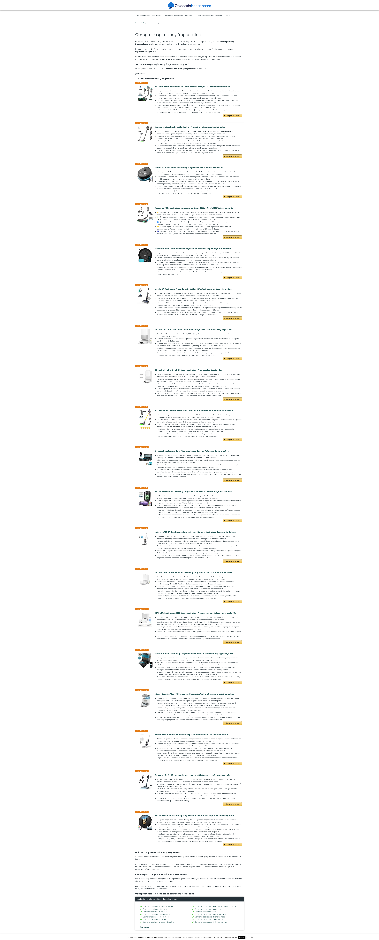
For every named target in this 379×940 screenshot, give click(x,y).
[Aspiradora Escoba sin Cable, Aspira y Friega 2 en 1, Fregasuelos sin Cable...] (145, 134)
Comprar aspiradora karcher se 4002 (158, 906)
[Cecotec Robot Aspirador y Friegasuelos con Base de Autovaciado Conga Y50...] (145, 458)
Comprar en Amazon (233, 116)
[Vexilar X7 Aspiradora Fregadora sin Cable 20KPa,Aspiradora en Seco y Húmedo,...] (145, 296)
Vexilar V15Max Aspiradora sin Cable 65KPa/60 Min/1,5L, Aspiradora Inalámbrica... (193, 86)
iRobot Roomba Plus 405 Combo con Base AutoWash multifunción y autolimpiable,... (194, 694)
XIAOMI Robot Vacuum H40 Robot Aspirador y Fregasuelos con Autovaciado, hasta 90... (195, 613)
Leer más (249, 937)
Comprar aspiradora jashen (154, 919)
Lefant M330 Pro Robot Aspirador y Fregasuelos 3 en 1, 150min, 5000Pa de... (190, 167)
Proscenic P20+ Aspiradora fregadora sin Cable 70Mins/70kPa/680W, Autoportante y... (195, 208)
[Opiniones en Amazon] (145, 428)
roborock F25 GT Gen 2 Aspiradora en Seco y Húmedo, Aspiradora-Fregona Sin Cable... (195, 532)
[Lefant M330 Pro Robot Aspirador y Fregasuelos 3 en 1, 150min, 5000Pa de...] (145, 174)
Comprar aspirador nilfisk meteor (157, 917)
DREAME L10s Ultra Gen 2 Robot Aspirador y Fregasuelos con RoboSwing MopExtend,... (194, 329)
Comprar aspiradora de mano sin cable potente (215, 906)
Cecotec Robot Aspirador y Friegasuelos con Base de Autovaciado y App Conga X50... (195, 653)
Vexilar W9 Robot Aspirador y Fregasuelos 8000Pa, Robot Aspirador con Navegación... (195, 815)
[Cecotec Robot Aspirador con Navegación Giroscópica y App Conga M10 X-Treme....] (145, 255)
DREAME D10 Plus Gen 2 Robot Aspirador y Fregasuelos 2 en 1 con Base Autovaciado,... (194, 572)
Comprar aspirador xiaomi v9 (155, 909)
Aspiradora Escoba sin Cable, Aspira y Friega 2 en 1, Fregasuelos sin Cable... (190, 127)
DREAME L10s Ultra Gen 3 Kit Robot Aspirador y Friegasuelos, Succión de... (188, 370)
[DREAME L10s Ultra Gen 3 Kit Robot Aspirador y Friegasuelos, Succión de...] (145, 377)
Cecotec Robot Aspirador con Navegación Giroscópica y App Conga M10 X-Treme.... (194, 248)
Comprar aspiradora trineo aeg (208, 909)
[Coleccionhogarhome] (189, 5)
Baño (228, 15)
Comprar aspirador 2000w (206, 912)
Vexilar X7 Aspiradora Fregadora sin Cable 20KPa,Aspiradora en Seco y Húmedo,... (193, 289)
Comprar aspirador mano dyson (156, 914)
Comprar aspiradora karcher (155, 912)
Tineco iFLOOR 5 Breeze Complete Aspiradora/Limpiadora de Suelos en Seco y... (192, 734)
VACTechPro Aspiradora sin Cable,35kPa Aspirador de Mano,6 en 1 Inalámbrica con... (194, 410)
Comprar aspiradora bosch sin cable (158, 922)
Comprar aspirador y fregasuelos (209, 919)
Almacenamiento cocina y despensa (178, 15)
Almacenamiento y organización (149, 15)
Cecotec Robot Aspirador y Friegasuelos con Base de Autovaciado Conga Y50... (192, 451)
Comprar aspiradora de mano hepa (210, 917)
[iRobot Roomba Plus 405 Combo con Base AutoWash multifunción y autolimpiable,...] (145, 701)
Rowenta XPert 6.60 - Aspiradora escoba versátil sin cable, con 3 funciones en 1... (192, 775)
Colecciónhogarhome (144, 23)
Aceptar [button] (241, 937)
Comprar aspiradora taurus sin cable (210, 914)
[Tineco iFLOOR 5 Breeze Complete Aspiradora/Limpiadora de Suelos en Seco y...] (145, 741)
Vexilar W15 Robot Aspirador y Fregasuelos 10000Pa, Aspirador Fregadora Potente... (194, 491)
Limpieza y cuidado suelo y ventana (209, 15)
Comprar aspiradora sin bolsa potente (211, 922)
